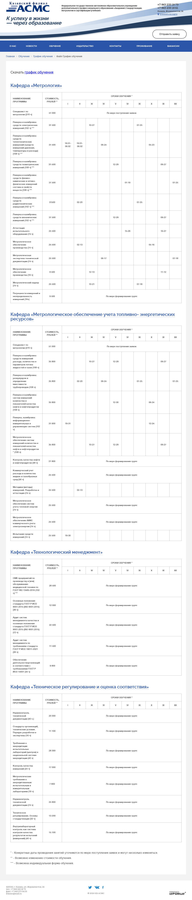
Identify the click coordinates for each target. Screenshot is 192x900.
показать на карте (168, 14)
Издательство (84, 46)
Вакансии (173, 46)
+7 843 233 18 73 (168, 4)
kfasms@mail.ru (14, 893)
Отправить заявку (169, 34)
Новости (31, 46)
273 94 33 (22, 891)
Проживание (144, 46)
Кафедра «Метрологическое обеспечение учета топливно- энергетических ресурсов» (92, 316)
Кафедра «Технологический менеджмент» (56, 552)
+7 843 (15, 891)
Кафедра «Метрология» (36, 85)
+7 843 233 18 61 (168, 8)
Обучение (55, 46)
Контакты (115, 46)
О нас (13, 46)
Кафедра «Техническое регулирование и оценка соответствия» (79, 686)
